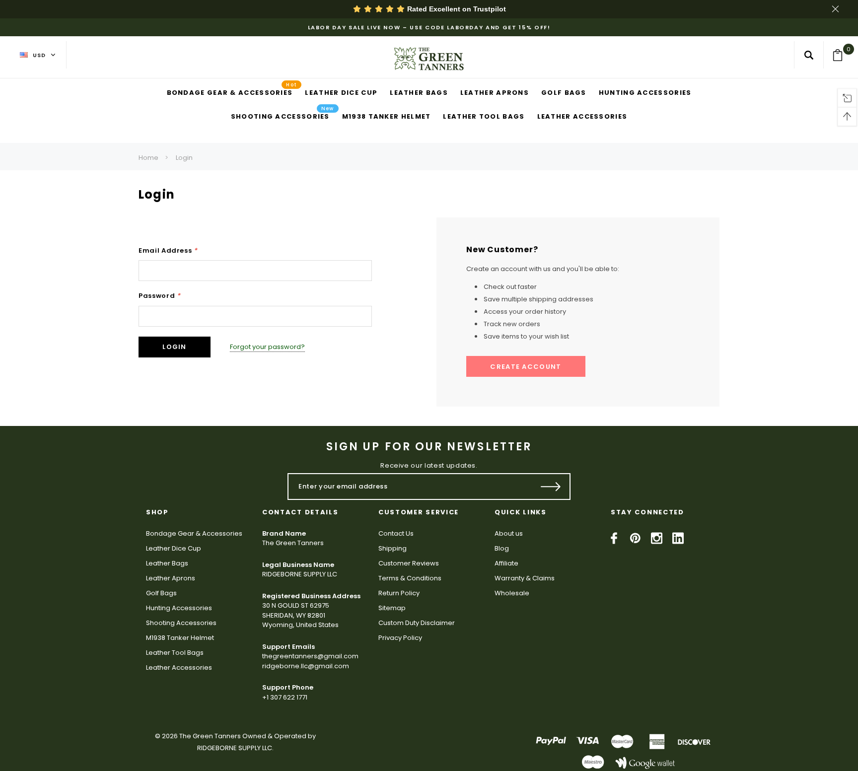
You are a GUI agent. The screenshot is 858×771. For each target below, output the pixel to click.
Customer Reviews (408, 563)
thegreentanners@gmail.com (310, 656)
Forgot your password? (267, 346)
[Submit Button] (551, 486)
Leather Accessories (179, 667)
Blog (502, 548)
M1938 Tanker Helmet (180, 637)
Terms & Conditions (409, 578)
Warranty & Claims (525, 578)
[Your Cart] (841, 55)
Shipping (392, 548)
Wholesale (512, 593)
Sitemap (392, 608)
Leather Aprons (170, 578)
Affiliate (506, 563)
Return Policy (399, 593)
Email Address (168, 250)
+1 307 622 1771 (284, 697)
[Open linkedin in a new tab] (678, 538)
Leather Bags (167, 563)
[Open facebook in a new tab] (614, 538)
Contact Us (396, 533)
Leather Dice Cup (173, 548)
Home (148, 157)
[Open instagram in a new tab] (656, 538)
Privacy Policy (400, 637)
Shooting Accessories (181, 623)
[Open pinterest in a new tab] (635, 538)
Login (184, 157)
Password (160, 295)
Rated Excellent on (455, 9)
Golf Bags (161, 593)
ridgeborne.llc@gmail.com (305, 666)
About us (509, 533)
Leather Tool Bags (175, 652)
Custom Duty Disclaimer (416, 623)
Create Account (525, 366)
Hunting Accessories (179, 608)
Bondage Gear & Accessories (194, 533)
